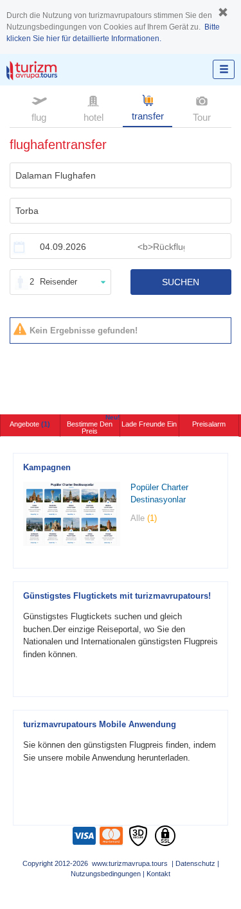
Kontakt (158, 874)
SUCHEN (180, 282)
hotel (93, 117)
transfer (148, 115)
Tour (202, 117)
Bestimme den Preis (93, 424)
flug (38, 117)
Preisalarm (209, 424)
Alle (143, 518)
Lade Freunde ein (149, 424)
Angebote (30, 424)
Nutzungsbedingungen (106, 874)
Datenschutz (195, 863)
